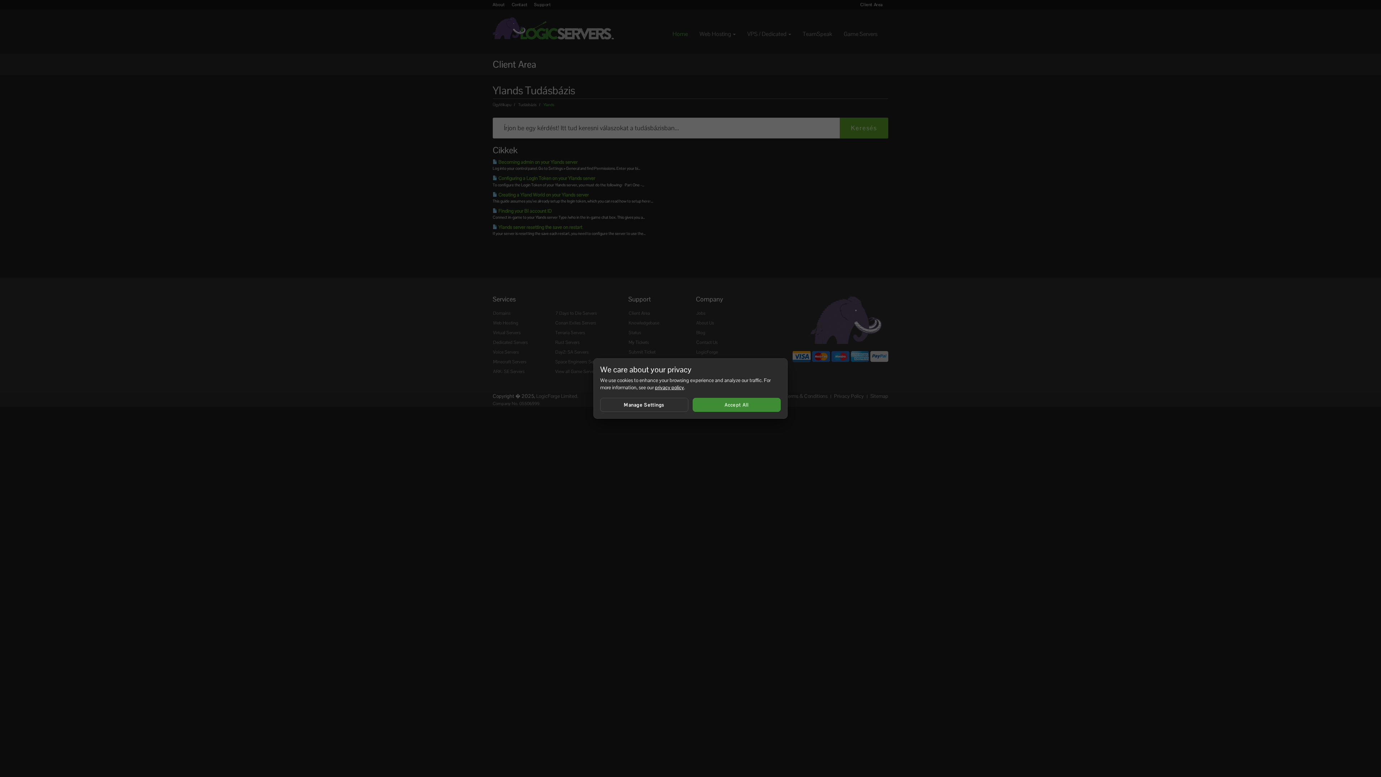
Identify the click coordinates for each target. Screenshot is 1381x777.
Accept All (737, 405)
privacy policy (669, 387)
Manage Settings (644, 405)
